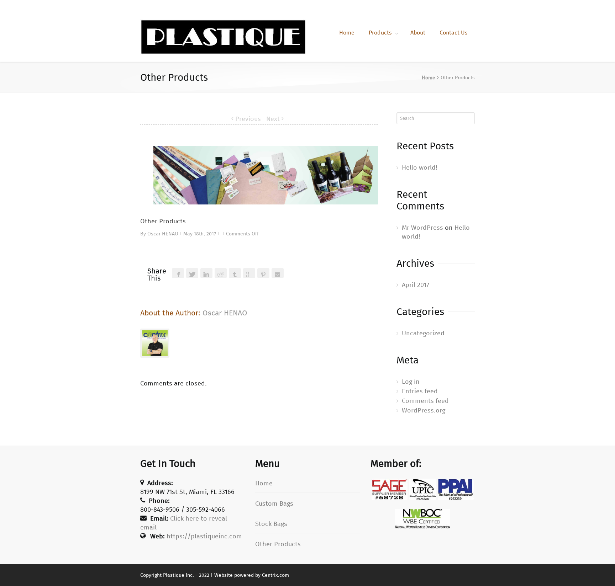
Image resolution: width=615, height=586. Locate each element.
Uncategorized (423, 333)
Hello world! (419, 167)
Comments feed (425, 401)
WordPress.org (423, 410)
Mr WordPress (422, 227)
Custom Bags (274, 503)
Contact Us (454, 32)
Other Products (278, 544)
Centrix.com (275, 575)
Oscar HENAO (162, 234)
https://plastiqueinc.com (204, 536)
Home (346, 32)
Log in (411, 381)
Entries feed (420, 391)
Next (273, 119)
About (417, 32)
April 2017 (415, 285)
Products (380, 32)
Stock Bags (271, 524)
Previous (248, 119)
